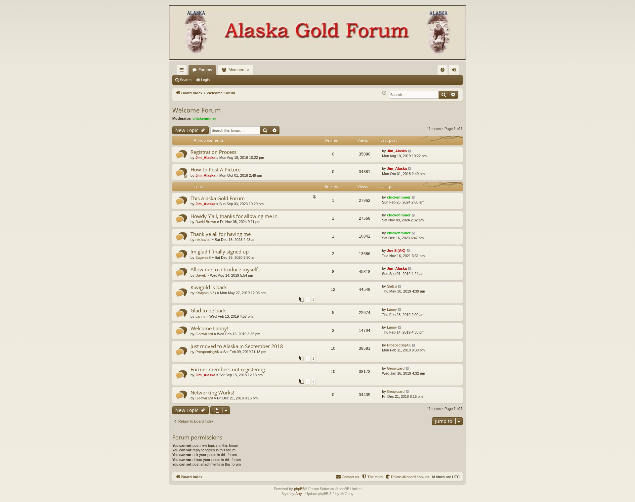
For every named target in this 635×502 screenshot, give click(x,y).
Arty (298, 494)
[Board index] (317, 33)
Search (185, 80)
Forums (205, 70)
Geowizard (204, 334)
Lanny (200, 316)
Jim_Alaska (205, 158)
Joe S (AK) (396, 250)
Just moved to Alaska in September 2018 (236, 346)
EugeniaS (203, 257)
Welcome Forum (196, 110)
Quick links (183, 71)
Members (237, 70)
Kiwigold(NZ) (205, 293)
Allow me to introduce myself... (226, 269)
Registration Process (213, 152)
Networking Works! (212, 392)
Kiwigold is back (208, 287)
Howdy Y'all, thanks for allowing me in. (234, 216)
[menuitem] (442, 70)
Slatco (392, 286)
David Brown (205, 222)
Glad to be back (208, 310)
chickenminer (204, 118)
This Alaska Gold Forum (217, 198)
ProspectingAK (207, 352)
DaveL (200, 275)
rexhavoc (203, 240)
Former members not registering (227, 369)
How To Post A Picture (215, 169)
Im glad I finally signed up (219, 251)
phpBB (299, 489)
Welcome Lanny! (209, 328)
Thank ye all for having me (220, 234)
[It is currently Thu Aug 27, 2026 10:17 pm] (384, 93)
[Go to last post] (410, 151)
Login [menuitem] (455, 71)
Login (205, 80)
